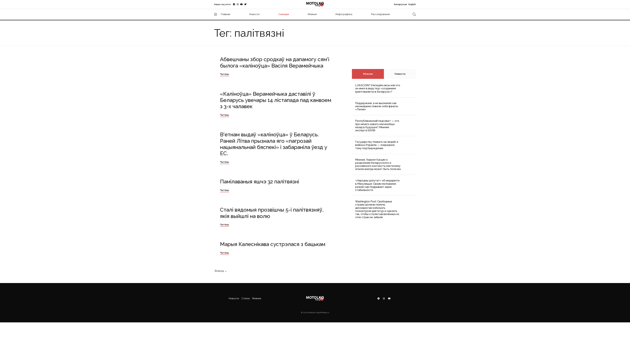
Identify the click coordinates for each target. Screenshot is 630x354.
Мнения (312, 14)
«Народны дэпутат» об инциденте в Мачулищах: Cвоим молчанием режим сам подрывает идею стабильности (377, 185)
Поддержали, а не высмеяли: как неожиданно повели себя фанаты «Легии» (376, 106)
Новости (254, 14)
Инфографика (344, 14)
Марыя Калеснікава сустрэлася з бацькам (272, 244)
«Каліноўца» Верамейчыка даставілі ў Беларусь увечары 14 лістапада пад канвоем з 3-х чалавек (275, 100)
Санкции (283, 14)
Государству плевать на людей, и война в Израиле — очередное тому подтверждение (376, 145)
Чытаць (224, 74)
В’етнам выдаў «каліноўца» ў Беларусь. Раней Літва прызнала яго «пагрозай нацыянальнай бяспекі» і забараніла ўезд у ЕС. (273, 143)
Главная (225, 14)
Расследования (380, 14)
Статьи (246, 298)
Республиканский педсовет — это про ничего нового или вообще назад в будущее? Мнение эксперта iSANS (377, 125)
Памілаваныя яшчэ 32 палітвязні (259, 181)
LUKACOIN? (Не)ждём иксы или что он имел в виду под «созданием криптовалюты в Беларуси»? (377, 88)
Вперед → (220, 270)
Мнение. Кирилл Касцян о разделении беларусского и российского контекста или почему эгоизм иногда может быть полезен (378, 164)
